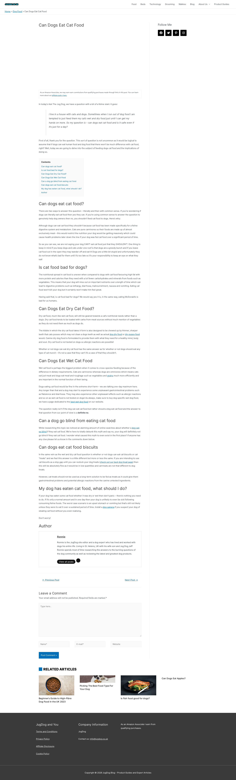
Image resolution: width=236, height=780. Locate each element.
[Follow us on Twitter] (168, 33)
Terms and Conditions (46, 731)
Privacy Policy (43, 739)
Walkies (182, 4)
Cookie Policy (42, 753)
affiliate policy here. (59, 95)
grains (110, 375)
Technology (155, 4)
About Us (203, 4)
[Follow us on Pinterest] (176, 33)
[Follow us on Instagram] (183, 33)
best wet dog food (79, 401)
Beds (143, 4)
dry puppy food (132, 334)
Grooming (170, 4)
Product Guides (221, 4)
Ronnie (61, 536)
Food (134, 4)
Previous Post (50, 580)
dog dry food (116, 334)
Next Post (131, 580)
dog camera (108, 507)
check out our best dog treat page (116, 462)
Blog (192, 4)
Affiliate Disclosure (45, 746)
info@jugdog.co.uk (99, 739)
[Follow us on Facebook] (161, 33)
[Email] (78, 560)
